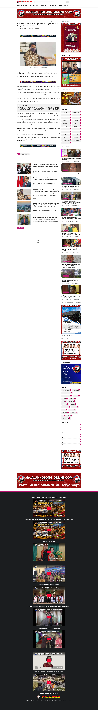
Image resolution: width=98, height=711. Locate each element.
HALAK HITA (77, 120)
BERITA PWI (77, 395)
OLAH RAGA (77, 134)
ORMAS (64, 409)
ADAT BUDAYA (67, 112)
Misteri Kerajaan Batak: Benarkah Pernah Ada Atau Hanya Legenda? (70, 265)
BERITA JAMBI (28, 5)
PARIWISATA (72, 409)
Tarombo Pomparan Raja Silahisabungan (70, 173)
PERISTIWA (77, 137)
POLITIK (70, 415)
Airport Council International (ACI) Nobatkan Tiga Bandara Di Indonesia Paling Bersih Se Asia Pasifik (25, 108)
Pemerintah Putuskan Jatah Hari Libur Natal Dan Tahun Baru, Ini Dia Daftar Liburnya (53, 108)
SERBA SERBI (65, 230)
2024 (71, 440)
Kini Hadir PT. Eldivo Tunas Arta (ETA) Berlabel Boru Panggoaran (70, 187)
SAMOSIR (54, 5)
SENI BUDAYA (35, 5)
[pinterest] (24, 157)
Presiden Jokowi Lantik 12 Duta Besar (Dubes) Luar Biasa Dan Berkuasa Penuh (45, 178)
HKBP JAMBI (72, 398)
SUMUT (64, 214)
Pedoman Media (34, 700)
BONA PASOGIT (43, 5)
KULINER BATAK (77, 129)
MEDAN (77, 131)
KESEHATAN (65, 404)
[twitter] (20, 157)
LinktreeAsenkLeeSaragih (45, 700)
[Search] (53, 2)
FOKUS (49, 5)
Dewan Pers (54, 700)
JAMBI (64, 401)
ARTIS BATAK (77, 112)
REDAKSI (72, 1)
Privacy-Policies (62, 700)
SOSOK (66, 143)
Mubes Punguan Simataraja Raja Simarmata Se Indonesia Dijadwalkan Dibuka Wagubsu (69, 280)
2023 (71, 437)
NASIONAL (66, 5)
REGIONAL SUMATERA (67, 140)
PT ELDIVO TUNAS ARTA (67, 183)
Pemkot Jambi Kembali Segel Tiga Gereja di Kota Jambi (71, 159)
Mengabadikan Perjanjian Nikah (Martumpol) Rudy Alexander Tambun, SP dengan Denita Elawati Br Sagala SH (70, 202)
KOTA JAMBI (67, 129)
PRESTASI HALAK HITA (67, 261)
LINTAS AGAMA (66, 407)
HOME (18, 5)
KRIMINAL (73, 404)
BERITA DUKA (76, 390)
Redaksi (27, 700)
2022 (71, 435)
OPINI (67, 137)
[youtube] (80, 5)
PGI (64, 415)
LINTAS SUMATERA (67, 131)
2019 (71, 427)
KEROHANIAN (72, 401)
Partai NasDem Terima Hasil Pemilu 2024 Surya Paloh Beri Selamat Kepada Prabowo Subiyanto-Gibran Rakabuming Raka (45, 165)
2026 (71, 445)
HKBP (22, 5)
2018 (71, 425)
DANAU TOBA (77, 117)
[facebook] (18, 157)
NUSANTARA (75, 407)
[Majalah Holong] (24, 2)
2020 (71, 430)
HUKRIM (77, 126)
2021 (71, 432)
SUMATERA (60, 5)
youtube (70, 700)
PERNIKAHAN (74, 412)
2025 (71, 442)
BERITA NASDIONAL (23, 21)
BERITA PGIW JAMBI (77, 115)
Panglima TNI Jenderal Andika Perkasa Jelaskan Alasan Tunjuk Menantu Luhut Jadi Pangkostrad (70, 296)
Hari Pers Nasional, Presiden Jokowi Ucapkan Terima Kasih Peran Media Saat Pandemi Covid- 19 (39, 108)
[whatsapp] (22, 157)
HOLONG (67, 126)
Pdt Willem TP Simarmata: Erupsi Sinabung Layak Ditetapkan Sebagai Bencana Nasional (46, 190)
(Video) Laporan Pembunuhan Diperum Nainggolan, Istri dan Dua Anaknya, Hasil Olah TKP (70, 249)
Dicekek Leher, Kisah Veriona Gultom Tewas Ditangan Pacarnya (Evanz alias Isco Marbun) (71, 219)
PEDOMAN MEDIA (77, 1)
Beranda (18, 21)
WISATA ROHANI (66, 418)
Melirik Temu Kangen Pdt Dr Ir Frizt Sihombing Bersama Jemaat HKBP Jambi (70, 234)
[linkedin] (27, 157)
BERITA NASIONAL (67, 390)
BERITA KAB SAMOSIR (67, 393)
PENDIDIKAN (65, 412)
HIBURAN (66, 123)
